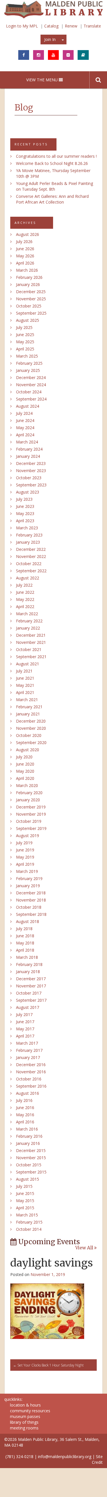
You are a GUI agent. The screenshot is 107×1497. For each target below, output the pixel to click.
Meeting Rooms (24, 1428)
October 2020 (28, 735)
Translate (92, 26)
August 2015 (27, 1179)
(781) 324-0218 (19, 1456)
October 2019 (28, 821)
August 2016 (27, 1093)
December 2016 (31, 1064)
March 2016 (27, 1129)
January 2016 (28, 1143)
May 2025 (25, 341)
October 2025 (28, 306)
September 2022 (31, 570)
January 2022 (28, 628)
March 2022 (27, 613)
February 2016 (29, 1136)
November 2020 (31, 728)
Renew (71, 26)
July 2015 (24, 1186)
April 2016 (25, 1122)
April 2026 (25, 263)
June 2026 (25, 248)
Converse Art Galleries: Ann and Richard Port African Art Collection (52, 199)
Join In (50, 39)
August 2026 (27, 234)
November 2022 (31, 556)
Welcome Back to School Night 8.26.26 (52, 163)
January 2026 (28, 284)
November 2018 (31, 900)
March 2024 (27, 442)
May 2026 (25, 256)
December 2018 (31, 893)
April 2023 (25, 520)
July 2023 (24, 499)
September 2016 (31, 1086)
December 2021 (31, 635)
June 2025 (25, 334)
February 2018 (29, 964)
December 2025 (31, 291)
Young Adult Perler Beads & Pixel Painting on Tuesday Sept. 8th (54, 186)
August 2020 (27, 749)
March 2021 (27, 699)
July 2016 (24, 1100)
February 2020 (29, 792)
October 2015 (28, 1164)
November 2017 (31, 986)
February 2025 (29, 363)
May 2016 (25, 1114)
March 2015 (27, 1215)
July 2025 (24, 327)
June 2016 (25, 1107)
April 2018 (25, 950)
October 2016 (28, 1079)
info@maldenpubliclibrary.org (64, 1456)
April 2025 (25, 349)
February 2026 (29, 277)
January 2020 (28, 799)
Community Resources (30, 1410)
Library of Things (24, 1422)
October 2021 (28, 649)
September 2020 (31, 742)
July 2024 (24, 413)
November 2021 (31, 642)
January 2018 (28, 971)
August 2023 (27, 492)
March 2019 (27, 871)
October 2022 (28, 563)
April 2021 (25, 692)
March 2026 (27, 270)
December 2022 (31, 549)
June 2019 (25, 850)
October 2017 (28, 993)
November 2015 (31, 1157)
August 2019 (27, 835)
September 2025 (31, 313)
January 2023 (28, 542)
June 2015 (25, 1193)
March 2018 (27, 957)
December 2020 (31, 721)
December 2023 (31, 463)
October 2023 (28, 477)
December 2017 (31, 978)
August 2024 (27, 406)
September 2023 (31, 485)
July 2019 (24, 842)
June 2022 (25, 592)
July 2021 (24, 671)
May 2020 (25, 771)
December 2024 (31, 377)
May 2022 (25, 599)
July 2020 (24, 757)
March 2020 (27, 785)
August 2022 (27, 578)
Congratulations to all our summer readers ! (56, 156)
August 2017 (27, 1007)
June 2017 (25, 1021)
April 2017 (25, 1036)
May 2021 (25, 685)
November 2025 (31, 298)
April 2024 (25, 434)
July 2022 (24, 585)
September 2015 (31, 1172)
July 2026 (24, 241)
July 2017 (24, 1014)
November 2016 (31, 1071)
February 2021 (29, 706)
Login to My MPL (22, 26)
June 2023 (25, 506)
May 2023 (25, 513)
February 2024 (29, 449)
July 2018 (24, 928)
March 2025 (27, 356)
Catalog (51, 26)
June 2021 (25, 678)
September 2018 (31, 914)
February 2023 (29, 535)
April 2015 (25, 1207)
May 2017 (25, 1028)
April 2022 (25, 606)
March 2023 (27, 527)
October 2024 (28, 392)
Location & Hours (25, 1405)
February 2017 (29, 1050)
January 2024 (28, 456)
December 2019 (31, 807)
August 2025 (27, 320)
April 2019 (25, 864)
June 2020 (25, 764)
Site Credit (97, 1459)
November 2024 (31, 384)
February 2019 (29, 878)
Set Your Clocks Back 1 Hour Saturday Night (48, 1365)
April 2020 (25, 778)
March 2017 (27, 1043)
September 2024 (31, 399)
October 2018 (28, 907)
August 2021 (27, 663)
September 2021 (31, 656)
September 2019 (31, 828)
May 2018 (25, 943)
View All (84, 1248)
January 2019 (28, 885)
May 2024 (25, 427)
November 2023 (31, 470)
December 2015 (31, 1150)
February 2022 (29, 621)
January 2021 (28, 714)
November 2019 (31, 814)
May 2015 (25, 1200)
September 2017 (31, 1000)
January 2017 (28, 1057)
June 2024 (25, 420)
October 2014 (28, 1229)
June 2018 (25, 935)
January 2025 (28, 370)
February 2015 (29, 1222)
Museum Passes (25, 1416)
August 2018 (27, 921)
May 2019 (25, 857)
